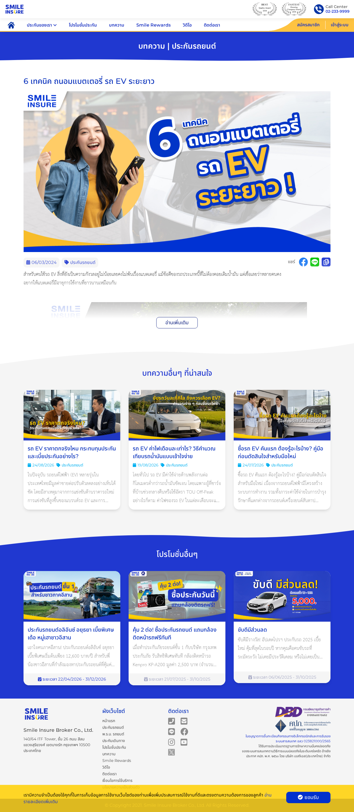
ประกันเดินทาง (113, 740)
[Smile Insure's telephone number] (171, 720)
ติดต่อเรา (212, 25)
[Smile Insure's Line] (171, 731)
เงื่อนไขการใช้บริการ (117, 780)
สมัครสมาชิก (308, 24)
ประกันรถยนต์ (113, 727)
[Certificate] (302, 726)
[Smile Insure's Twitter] (171, 751)
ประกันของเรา (39, 25)
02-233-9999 (338, 11)
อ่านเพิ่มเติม (177, 323)
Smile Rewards (153, 25)
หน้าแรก (108, 720)
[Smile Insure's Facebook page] (184, 731)
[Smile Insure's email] (184, 720)
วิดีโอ (187, 25)
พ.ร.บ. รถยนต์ (113, 733)
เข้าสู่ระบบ (339, 24)
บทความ (116, 25)
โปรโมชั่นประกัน (83, 25)
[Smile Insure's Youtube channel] (184, 741)
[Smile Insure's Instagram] (171, 741)
